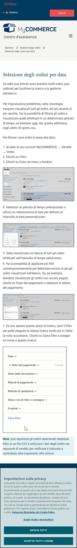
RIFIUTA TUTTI (38, 530)
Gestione (9, 47)
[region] (38, 508)
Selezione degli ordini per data (20, 51)
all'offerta (10, 3)
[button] (62, 13)
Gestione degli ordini (30, 47)
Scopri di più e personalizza (39, 519)
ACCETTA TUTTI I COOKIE (38, 541)
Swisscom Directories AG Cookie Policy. (33, 512)
